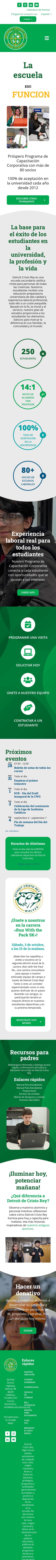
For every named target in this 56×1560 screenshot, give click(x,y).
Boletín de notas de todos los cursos (32, 769)
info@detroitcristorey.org (17, 1407)
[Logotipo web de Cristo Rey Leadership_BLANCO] (15, 27)
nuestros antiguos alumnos (35, 1227)
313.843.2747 (10, 1397)
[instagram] (25, 5)
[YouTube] (13, 1439)
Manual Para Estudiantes (29, 1084)
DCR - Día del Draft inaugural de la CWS (27, 794)
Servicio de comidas (29, 1093)
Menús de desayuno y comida (29, 1096)
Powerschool (29, 1090)
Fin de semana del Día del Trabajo (30, 823)
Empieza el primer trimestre (26, 782)
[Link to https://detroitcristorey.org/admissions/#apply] (28, 652)
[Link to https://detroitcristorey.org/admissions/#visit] (28, 624)
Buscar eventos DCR (28, 864)
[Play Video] (28, 1250)
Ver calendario (12, 831)
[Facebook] (7, 1433)
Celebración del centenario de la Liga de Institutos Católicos (31, 809)
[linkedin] (31, 5)
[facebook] (19, 5)
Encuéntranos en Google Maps (11, 1420)
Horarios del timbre (29, 1099)
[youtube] (36, 5)
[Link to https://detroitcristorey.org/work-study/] (28, 708)
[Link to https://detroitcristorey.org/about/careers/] (28, 680)
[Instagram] (13, 1433)
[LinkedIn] (7, 1439)
